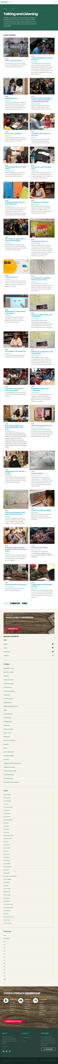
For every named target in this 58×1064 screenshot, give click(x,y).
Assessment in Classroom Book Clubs (41, 168)
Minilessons (7, 737)
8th (4, 963)
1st (4, 941)
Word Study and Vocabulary (11, 782)
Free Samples (7, 718)
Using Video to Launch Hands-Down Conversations (14, 389)
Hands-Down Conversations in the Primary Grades (42, 352)
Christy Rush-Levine (10, 431)
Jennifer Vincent (35, 392)
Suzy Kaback (7, 857)
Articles (6, 644)
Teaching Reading (8, 774)
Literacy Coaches (8, 729)
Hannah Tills (42, 427)
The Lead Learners (9, 586)
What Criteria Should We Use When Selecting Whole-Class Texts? (14, 427)
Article (6, 59)
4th (4, 951)
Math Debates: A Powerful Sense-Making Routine (15, 312)
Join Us (9, 615)
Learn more (5, 1046)
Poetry (5, 748)
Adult (5, 979)
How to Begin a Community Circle (15, 351)
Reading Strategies (9, 755)
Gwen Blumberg (7, 801)
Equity (5, 710)
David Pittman (8, 279)
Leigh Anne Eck (34, 171)
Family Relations (8, 714)
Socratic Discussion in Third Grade (15, 584)
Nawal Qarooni (7, 798)
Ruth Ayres (33, 137)
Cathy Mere (6, 870)
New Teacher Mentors (10, 740)
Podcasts (6, 655)
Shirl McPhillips (7, 863)
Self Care (6, 759)
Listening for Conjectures (39, 241)
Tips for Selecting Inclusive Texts (41, 426)
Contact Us (26, 1037)
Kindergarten (7, 938)
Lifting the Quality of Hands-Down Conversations (42, 315)
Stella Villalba (34, 62)
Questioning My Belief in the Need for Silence (41, 59)
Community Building (9, 691)
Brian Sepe (6, 913)
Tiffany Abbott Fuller (8, 835)
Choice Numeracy (9, 680)
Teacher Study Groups (10, 771)
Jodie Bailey (8, 242)
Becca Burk (8, 100)
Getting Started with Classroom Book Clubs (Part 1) (15, 203)
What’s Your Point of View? (13, 61)
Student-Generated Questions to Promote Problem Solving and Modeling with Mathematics (41, 99)
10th (4, 969)
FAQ (25, 1041)
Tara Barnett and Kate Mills (10, 876)
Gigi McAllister (7, 860)
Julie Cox (6, 804)
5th (4, 954)
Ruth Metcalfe (7, 816)
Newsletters (7, 652)
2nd (4, 944)
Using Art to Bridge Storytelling (40, 510)
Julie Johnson (7, 854)
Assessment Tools (9, 668)
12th (4, 976)
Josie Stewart (34, 427)
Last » (25, 603)
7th (4, 960)
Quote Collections (9, 752)
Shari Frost (6, 851)
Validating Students (11, 98)
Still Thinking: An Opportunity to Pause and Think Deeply (15, 239)
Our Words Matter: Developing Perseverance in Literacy (40, 279)
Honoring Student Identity (39, 547)
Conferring (7, 695)
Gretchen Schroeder (8, 907)
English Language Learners (11, 706)
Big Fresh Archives (9, 672)
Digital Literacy (8, 702)
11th (4, 973)
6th (4, 957)
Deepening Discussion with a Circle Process (40, 389)
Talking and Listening (9, 767)
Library (5, 8)
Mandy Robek (7, 901)
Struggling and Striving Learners (12, 763)
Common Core (8, 687)
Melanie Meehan (7, 867)
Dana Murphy (7, 882)
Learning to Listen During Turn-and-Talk (41, 134)
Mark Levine (34, 588)
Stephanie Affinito (8, 838)
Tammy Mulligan (35, 318)
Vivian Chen (8, 135)
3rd (4, 948)
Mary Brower (6, 832)
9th (4, 966)
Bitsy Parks (7, 353)
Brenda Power (7, 892)
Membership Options (12, 1021)
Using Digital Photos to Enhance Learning (15, 472)
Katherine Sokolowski (9, 917)
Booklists (6, 676)
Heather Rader (7, 895)
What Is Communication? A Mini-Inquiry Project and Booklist (15, 513)
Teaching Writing (8, 778)
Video (32, 200)
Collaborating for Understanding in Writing (41, 585)
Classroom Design (9, 683)
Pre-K (5, 935)
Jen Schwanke (7, 910)
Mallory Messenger (36, 103)
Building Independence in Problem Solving (16, 168)
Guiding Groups (8, 721)
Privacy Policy (28, 1060)
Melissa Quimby (35, 204)
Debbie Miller (7, 873)
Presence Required (37, 473)
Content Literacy (8, 699)
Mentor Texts (7, 733)
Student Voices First (11, 277)
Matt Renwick (7, 898)
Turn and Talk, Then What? (13, 133)
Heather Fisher (7, 848)
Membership (12, 629)
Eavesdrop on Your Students (40, 202)
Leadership (7, 725)
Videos (5, 648)
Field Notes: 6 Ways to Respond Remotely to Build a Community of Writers (16, 549)
